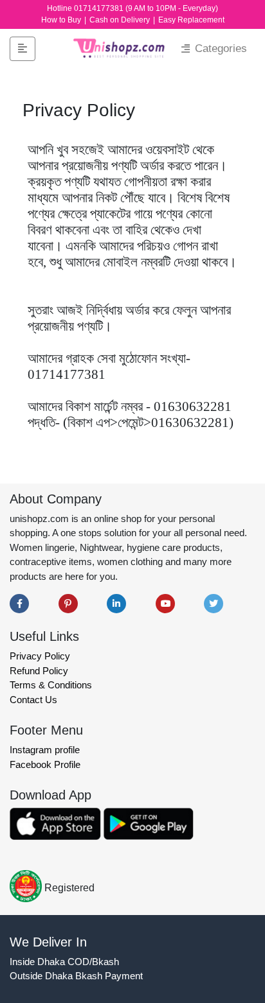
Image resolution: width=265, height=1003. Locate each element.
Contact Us (33, 699)
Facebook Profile (45, 764)
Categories (219, 48)
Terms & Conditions (51, 684)
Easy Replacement (191, 19)
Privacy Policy (40, 655)
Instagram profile (45, 749)
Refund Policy (39, 670)
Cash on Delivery (120, 19)
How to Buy (62, 19)
